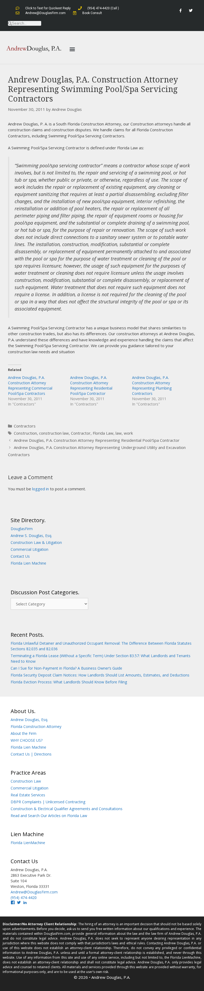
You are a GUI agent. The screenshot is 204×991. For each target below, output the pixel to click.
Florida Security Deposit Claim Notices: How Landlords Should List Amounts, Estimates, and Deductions (100, 675)
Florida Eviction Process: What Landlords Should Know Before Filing (69, 681)
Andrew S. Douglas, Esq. (31, 535)
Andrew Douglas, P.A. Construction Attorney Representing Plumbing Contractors (152, 385)
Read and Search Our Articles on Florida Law (49, 815)
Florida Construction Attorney (36, 726)
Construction (25, 433)
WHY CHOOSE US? (26, 740)
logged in (40, 488)
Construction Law (26, 781)
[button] (72, 49)
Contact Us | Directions (31, 754)
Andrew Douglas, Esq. (29, 719)
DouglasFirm (22, 528)
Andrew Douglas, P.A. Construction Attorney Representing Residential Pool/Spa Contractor (91, 385)
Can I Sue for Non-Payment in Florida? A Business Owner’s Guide (66, 668)
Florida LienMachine (28, 842)
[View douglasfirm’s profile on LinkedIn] (25, 902)
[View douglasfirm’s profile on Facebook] (13, 902)
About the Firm (23, 733)
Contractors (25, 426)
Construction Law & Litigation (36, 542)
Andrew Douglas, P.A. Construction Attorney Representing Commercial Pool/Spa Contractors (30, 385)
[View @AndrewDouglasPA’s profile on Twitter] (19, 902)
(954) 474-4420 (24, 897)
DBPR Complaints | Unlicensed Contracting (48, 801)
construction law (54, 433)
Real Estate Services (28, 794)
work (128, 433)
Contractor (81, 433)
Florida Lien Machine (28, 563)
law (119, 433)
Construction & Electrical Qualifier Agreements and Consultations (66, 808)
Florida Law (103, 433)
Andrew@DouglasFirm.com (34, 891)
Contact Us (20, 556)
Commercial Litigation (29, 549)
